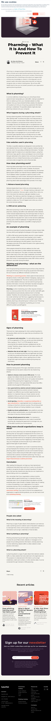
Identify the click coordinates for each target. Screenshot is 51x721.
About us (33, 707)
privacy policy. (29, 666)
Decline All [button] (42, 13)
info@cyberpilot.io (9, 703)
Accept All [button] (35, 13)
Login (19, 695)
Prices (19, 694)
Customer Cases (34, 690)
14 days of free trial (22, 692)
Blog (32, 689)
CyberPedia (33, 692)
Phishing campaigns (22, 703)
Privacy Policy (34, 709)
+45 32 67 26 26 (4, 701)
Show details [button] (29, 13)
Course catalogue (22, 690)
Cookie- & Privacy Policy (19, 9)
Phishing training (22, 701)
